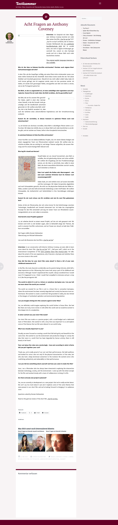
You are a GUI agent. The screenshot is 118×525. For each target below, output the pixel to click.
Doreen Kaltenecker (9, 42)
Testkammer (40, 4)
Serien (87, 115)
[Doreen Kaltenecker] (9, 40)
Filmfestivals (88, 108)
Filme (86, 103)
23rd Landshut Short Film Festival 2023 (54, 252)
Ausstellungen (89, 94)
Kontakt (85, 129)
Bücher (87, 98)
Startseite (85, 89)
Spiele (86, 117)
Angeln (53, 457)
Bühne (87, 101)
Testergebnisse (87, 91)
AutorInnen (88, 96)
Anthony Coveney (62, 457)
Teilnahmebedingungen (91, 124)
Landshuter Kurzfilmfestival (49, 459)
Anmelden (85, 136)
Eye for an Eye (65, 39)
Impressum (86, 119)
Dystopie (26, 459)
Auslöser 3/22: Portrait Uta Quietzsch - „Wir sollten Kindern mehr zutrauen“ (92, 75)
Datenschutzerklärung (91, 122)
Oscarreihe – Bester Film (94, 105)
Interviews (88, 110)
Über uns (85, 126)
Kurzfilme (87, 112)
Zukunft (63, 459)
